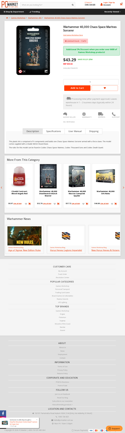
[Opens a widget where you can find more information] (114, 429)
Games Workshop (62, 286)
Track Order (62, 274)
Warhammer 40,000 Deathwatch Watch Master (48, 193)
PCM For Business (62, 382)
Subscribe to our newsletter (62, 401)
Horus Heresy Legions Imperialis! (66, 250)
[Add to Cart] (29, 204)
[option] (33, 50)
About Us (62, 347)
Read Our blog (62, 398)
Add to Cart (77, 88)
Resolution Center (62, 277)
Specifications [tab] (53, 131)
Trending (35, 12)
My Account (62, 271)
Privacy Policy (62, 370)
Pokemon (62, 317)
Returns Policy (62, 373)
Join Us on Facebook (62, 394)
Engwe (62, 314)
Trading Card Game (62, 292)
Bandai (62, 327)
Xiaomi (62, 330)
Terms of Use (63, 366)
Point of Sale (62, 385)
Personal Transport (62, 289)
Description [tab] (32, 131)
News (62, 351)
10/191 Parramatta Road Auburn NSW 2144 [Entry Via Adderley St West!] (63, 413)
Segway (62, 321)
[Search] (72, 4)
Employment (62, 354)
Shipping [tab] (94, 131)
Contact (62, 358)
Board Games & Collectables (62, 296)
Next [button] (123, 187)
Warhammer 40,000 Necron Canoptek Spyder (77, 193)
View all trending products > (62, 405)
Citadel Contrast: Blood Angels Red (19, 192)
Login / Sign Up (109, 2)
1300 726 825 (63, 417)
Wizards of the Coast (62, 324)
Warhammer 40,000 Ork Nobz (106, 192)
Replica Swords (62, 299)
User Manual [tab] (75, 131)
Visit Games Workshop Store (73, 35)
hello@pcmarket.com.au (63, 420)
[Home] (7, 18)
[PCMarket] (10, 4)
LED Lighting (62, 302)
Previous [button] (1, 187)
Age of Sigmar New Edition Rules (24, 250)
